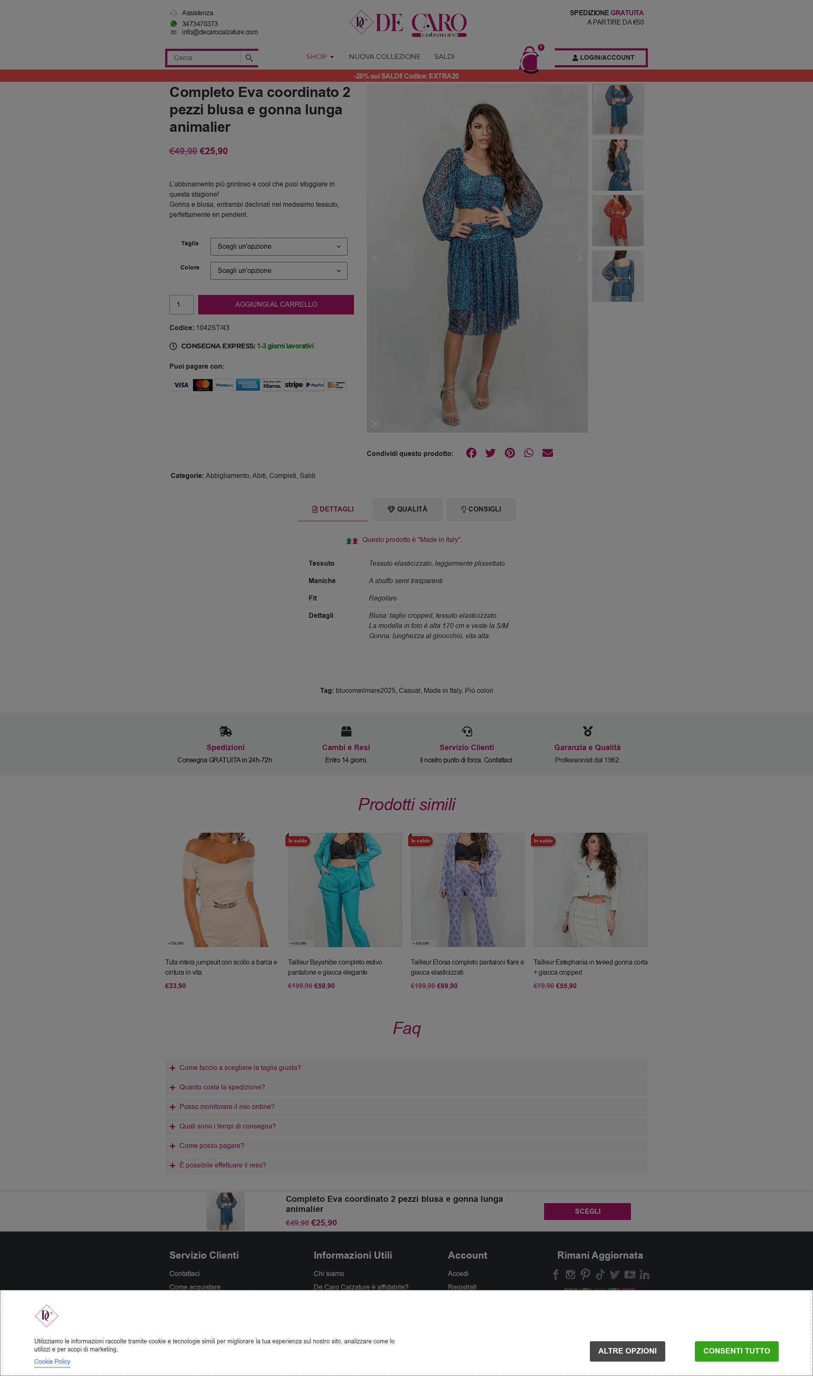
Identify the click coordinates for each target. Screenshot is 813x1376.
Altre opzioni (627, 1351)
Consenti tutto (736, 1351)
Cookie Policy (52, 1362)
